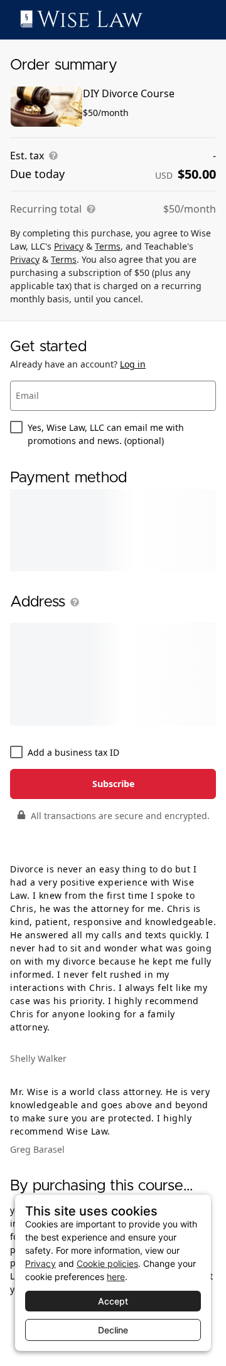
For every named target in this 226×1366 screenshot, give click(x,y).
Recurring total (46, 209)
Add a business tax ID (73, 752)
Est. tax (27, 155)
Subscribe (113, 784)
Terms (108, 246)
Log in (133, 364)
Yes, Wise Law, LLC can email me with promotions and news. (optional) (106, 434)
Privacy (68, 246)
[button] (72, 602)
